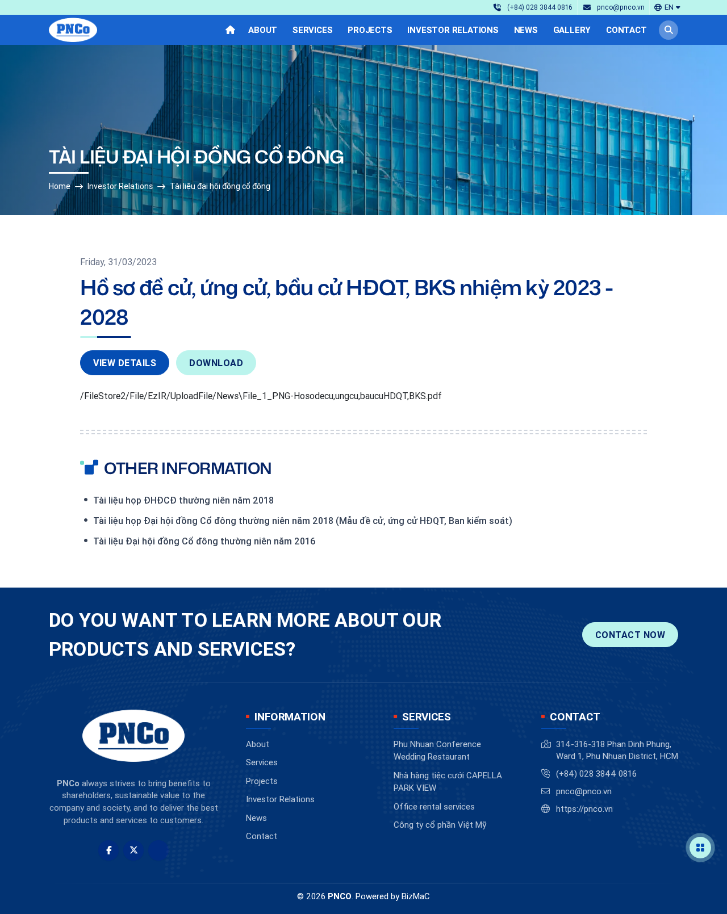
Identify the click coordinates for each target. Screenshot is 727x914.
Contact (261, 836)
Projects (262, 780)
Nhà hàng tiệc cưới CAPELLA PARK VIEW (448, 782)
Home (59, 186)
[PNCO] (73, 30)
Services (262, 762)
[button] (667, 7)
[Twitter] (133, 850)
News (256, 817)
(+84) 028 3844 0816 (596, 773)
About (257, 744)
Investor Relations (120, 186)
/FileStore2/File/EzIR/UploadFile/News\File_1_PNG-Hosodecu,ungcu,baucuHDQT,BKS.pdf (261, 395)
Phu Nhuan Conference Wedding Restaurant (437, 750)
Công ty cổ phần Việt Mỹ (440, 824)
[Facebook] (108, 850)
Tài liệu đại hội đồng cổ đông (220, 186)
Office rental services (434, 806)
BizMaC (416, 896)
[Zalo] (158, 850)
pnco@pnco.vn (584, 791)
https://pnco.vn (584, 808)
